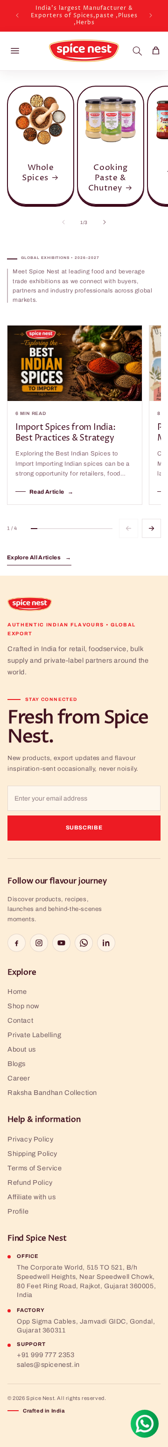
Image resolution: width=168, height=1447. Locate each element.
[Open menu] (15, 51)
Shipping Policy (32, 1153)
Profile (17, 1211)
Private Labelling (34, 1035)
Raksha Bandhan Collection (52, 1092)
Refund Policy (30, 1182)
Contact (20, 1020)
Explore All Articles (39, 557)
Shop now (23, 1006)
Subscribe (84, 827)
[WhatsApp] (84, 943)
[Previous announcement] (17, 15)
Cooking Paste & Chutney (108, 178)
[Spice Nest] (29, 604)
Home (17, 991)
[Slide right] (104, 222)
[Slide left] (63, 222)
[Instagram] (39, 943)
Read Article (51, 492)
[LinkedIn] (106, 943)
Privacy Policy (30, 1139)
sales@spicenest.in (48, 1364)
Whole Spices (38, 173)
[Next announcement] (150, 15)
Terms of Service (34, 1168)
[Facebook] (16, 943)
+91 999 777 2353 (46, 1355)
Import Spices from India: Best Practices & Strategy (65, 432)
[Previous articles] (128, 528)
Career (18, 1078)
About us (21, 1049)
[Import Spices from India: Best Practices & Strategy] (74, 363)
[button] (137, 50)
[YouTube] (61, 943)
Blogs (16, 1063)
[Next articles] (151, 528)
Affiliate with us (31, 1197)
